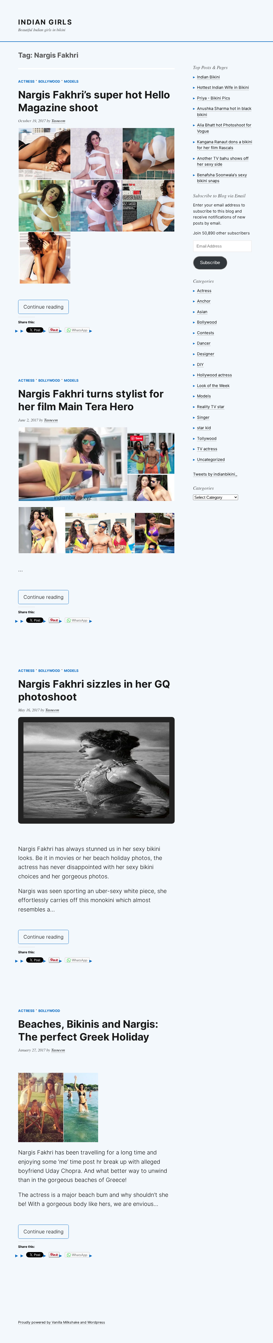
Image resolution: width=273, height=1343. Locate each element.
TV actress (207, 448)
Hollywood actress (214, 374)
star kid (204, 427)
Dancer (204, 343)
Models (71, 81)
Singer (203, 417)
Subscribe (210, 262)
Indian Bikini (208, 76)
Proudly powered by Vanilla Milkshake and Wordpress (61, 1322)
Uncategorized (211, 459)
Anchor (204, 301)
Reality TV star (210, 406)
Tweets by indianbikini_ (215, 474)
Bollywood (49, 81)
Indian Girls (45, 22)
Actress (26, 81)
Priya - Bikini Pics (213, 98)
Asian (202, 311)
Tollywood (206, 438)
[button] (84, 804)
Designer (205, 353)
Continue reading (46, 308)
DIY (200, 364)
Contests (205, 332)
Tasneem (58, 120)
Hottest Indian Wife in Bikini (223, 87)
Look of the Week (213, 385)
